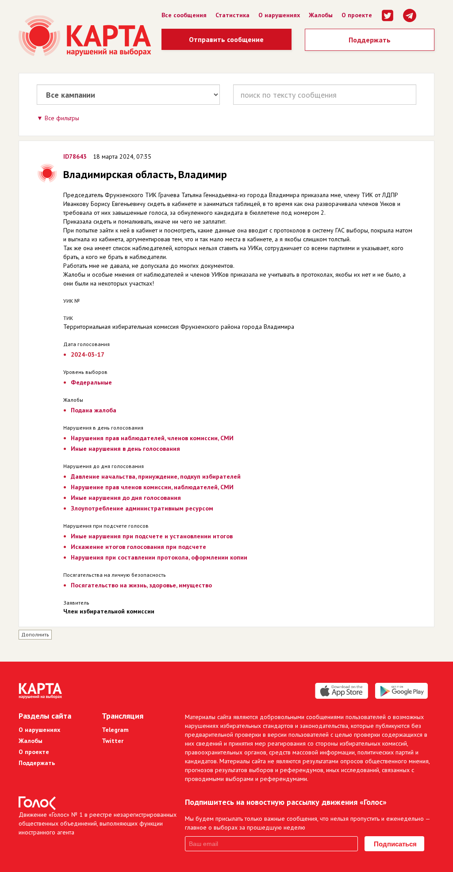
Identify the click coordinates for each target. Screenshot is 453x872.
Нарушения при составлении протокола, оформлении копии (159, 557)
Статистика (232, 15)
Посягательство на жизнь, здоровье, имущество (141, 585)
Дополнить (35, 634)
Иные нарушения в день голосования (125, 449)
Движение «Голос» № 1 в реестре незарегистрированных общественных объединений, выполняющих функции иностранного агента (98, 823)
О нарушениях (279, 15)
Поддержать (370, 39)
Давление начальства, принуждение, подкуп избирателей (156, 476)
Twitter (112, 741)
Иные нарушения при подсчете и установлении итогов (152, 536)
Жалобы (321, 15)
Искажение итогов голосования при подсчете (138, 547)
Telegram (115, 730)
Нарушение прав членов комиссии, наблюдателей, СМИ (152, 487)
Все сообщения (184, 15)
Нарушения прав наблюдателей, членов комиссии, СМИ (152, 438)
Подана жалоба (93, 410)
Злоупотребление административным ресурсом (142, 508)
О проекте (357, 15)
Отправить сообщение (226, 39)
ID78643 (75, 156)
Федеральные (91, 382)
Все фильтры (62, 118)
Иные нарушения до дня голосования (126, 498)
